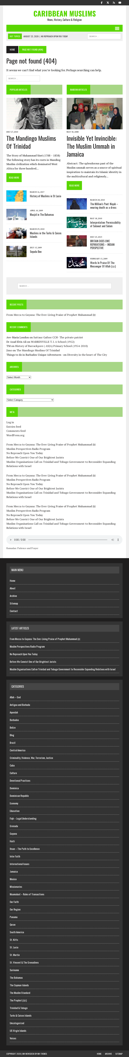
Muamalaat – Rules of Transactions (27, 894)
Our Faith (14, 902)
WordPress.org (15, 435)
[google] (114, 2)
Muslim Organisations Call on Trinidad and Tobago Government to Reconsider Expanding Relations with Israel (62, 669)
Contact (14, 611)
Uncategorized (17, 1023)
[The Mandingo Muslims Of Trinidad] (34, 127)
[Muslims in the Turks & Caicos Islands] (16, 236)
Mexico (13, 879)
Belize (13, 727)
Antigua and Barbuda (20, 705)
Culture (13, 773)
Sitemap (14, 603)
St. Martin (15, 955)
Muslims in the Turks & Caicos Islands (45, 235)
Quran (12, 924)
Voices (13, 1038)
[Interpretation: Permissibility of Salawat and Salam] (77, 226)
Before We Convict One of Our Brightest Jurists (35, 457)
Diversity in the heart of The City (87, 355)
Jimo (9, 350)
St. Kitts (14, 939)
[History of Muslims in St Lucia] (16, 199)
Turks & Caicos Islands (20, 1015)
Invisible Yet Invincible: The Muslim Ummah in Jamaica (92, 146)
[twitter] (108, 2)
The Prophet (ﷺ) (18, 1000)
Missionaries (16, 886)
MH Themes (42, 1053)
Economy (14, 803)
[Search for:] (23, 78)
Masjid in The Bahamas (42, 215)
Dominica (14, 788)
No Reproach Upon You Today (24, 453)
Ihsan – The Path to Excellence (25, 849)
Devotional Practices (20, 780)
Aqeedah (14, 712)
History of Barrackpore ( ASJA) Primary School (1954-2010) (51, 346)
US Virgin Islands (18, 1030)
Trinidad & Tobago (19, 1008)
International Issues (19, 864)
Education (14, 811)
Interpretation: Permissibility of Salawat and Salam (105, 224)
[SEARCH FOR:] (104, 36)
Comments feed (16, 431)
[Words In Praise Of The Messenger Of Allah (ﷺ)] (77, 266)
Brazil (12, 742)
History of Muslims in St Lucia (45, 196)
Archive (13, 596)
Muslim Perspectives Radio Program (28, 449)
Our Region (15, 909)
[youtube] (120, 2)
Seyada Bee (35, 252)
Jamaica (14, 871)
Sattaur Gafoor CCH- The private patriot (58, 337)
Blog (12, 735)
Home (12, 580)
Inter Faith (15, 856)
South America (17, 932)
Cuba (12, 765)
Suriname (14, 970)
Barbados (14, 720)
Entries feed (13, 426)
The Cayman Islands (19, 985)
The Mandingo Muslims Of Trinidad (31, 142)
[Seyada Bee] (16, 255)
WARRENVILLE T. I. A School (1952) (52, 342)
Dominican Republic (19, 795)
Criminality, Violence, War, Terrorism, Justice (31, 758)
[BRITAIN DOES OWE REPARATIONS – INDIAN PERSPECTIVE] (77, 244)
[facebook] (101, 2)
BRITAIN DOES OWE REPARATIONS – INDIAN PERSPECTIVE (102, 244)
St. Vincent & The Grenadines (24, 962)
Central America (17, 750)
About (12, 588)
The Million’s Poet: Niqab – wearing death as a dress (104, 206)
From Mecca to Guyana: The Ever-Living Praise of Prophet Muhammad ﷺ (51, 315)
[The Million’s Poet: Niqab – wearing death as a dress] (77, 207)
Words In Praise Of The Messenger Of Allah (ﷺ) (103, 264)
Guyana (13, 833)
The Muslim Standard (20, 993)
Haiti (12, 841)
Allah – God (15, 697)
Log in (10, 422)
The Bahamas (16, 977)
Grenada (14, 826)
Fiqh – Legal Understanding (23, 818)
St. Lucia (14, 947)
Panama (13, 917)
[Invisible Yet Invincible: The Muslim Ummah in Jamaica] (94, 127)
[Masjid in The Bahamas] (16, 218)
